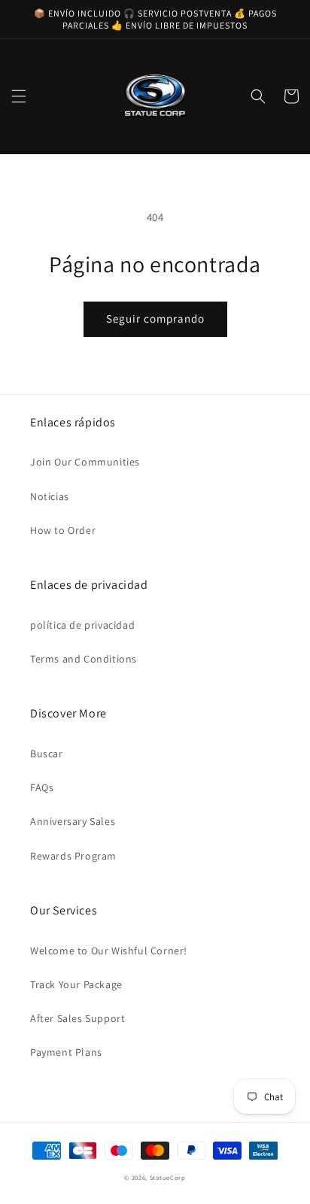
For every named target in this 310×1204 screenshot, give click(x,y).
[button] (18, 96)
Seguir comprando (155, 318)
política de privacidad (82, 625)
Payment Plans (66, 1052)
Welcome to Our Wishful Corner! (108, 950)
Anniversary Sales (72, 821)
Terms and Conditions (83, 659)
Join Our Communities (85, 462)
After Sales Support (77, 1018)
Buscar (46, 753)
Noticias (49, 496)
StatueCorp (168, 1177)
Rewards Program (73, 856)
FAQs (41, 787)
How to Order (63, 530)
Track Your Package (76, 984)
